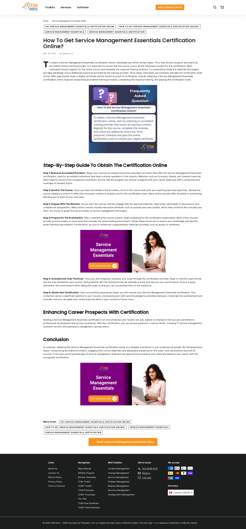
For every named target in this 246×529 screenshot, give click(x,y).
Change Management (118, 473)
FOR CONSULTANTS (170, 7)
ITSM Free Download (88, 503)
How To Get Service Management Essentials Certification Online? (159, 26)
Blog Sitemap (84, 468)
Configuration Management (121, 494)
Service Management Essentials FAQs (69, 21)
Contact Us (53, 473)
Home (46, 21)
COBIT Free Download (89, 507)
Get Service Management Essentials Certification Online (79, 26)
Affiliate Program (86, 473)
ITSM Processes (86, 490)
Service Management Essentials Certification (117, 32)
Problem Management (119, 481)
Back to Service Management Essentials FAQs (125, 441)
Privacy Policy (55, 481)
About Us (52, 468)
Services (66, 7)
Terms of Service (56, 486)
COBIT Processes (86, 494)
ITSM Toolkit (84, 481)
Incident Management (118, 468)
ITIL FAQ (82, 499)
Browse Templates (87, 477)
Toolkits (50, 7)
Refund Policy (55, 477)
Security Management (119, 490)
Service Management (118, 477)
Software (83, 7)
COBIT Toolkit (85, 486)
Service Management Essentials (64, 32)
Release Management (118, 486)
